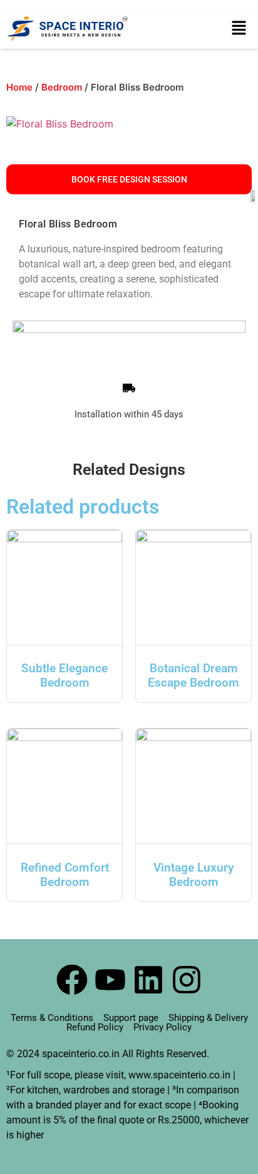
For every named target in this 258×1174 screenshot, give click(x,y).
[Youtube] (110, 979)
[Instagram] (186, 979)
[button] (239, 29)
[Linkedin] (148, 979)
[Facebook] (72, 979)
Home (19, 87)
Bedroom (61, 87)
